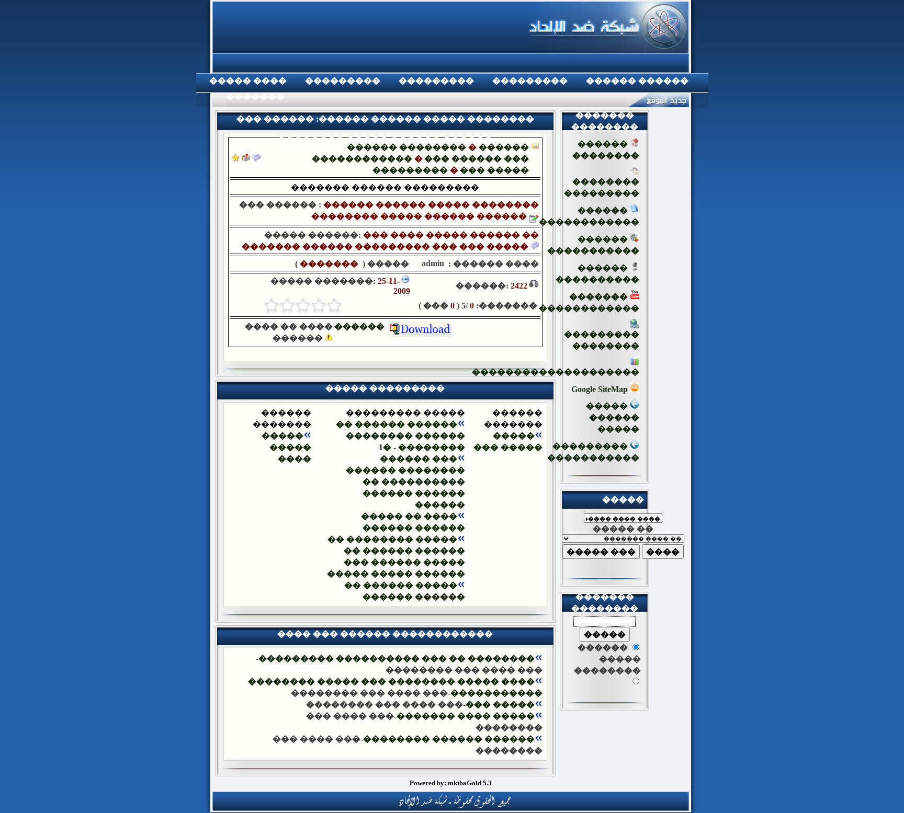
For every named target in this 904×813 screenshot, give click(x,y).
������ (361, 326)
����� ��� (500, 704)
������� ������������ (589, 302)
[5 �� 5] (271, 305)
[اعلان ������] (256, 158)
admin (432, 263)
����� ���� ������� (466, 716)
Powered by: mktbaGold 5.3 (451, 783)
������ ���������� (597, 274)
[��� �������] (236, 158)
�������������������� (555, 372)
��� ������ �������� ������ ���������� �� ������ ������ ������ (405, 481)
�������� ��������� (601, 187)
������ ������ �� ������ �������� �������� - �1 (400, 436)
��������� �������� (601, 340)
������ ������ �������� (449, 739)
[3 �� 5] (303, 305)
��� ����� (494, 170)
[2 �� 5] (318, 305)
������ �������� (406, 147)
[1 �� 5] (334, 305)
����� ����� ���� (286, 447)
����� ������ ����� (612, 417)
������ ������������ (589, 216)
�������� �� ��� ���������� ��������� (396, 658)
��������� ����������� (593, 452)
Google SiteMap (600, 389)
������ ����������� (593, 245)
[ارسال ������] (246, 158)
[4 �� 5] (287, 305)
